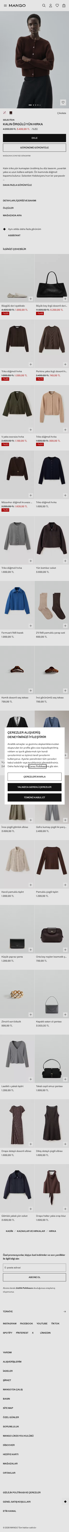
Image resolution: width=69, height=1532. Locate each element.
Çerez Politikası (37, 766)
